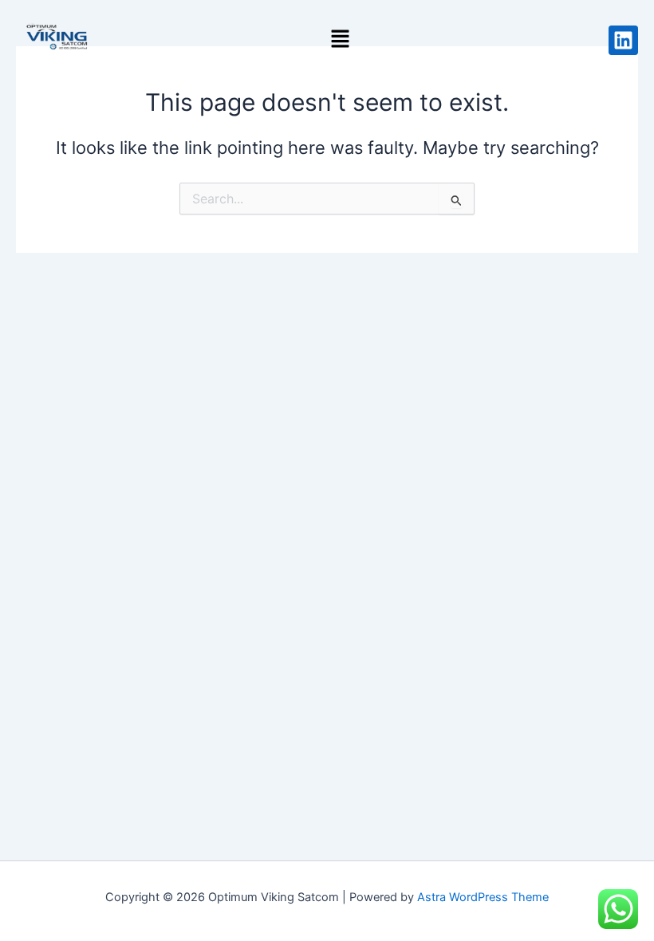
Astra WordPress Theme (483, 897)
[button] (340, 39)
